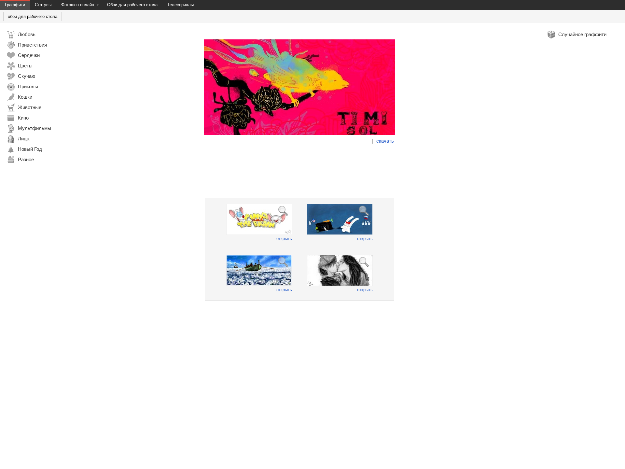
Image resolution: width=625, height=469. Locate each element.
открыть (284, 238)
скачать (385, 141)
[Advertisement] (299, 171)
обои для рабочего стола (32, 16)
